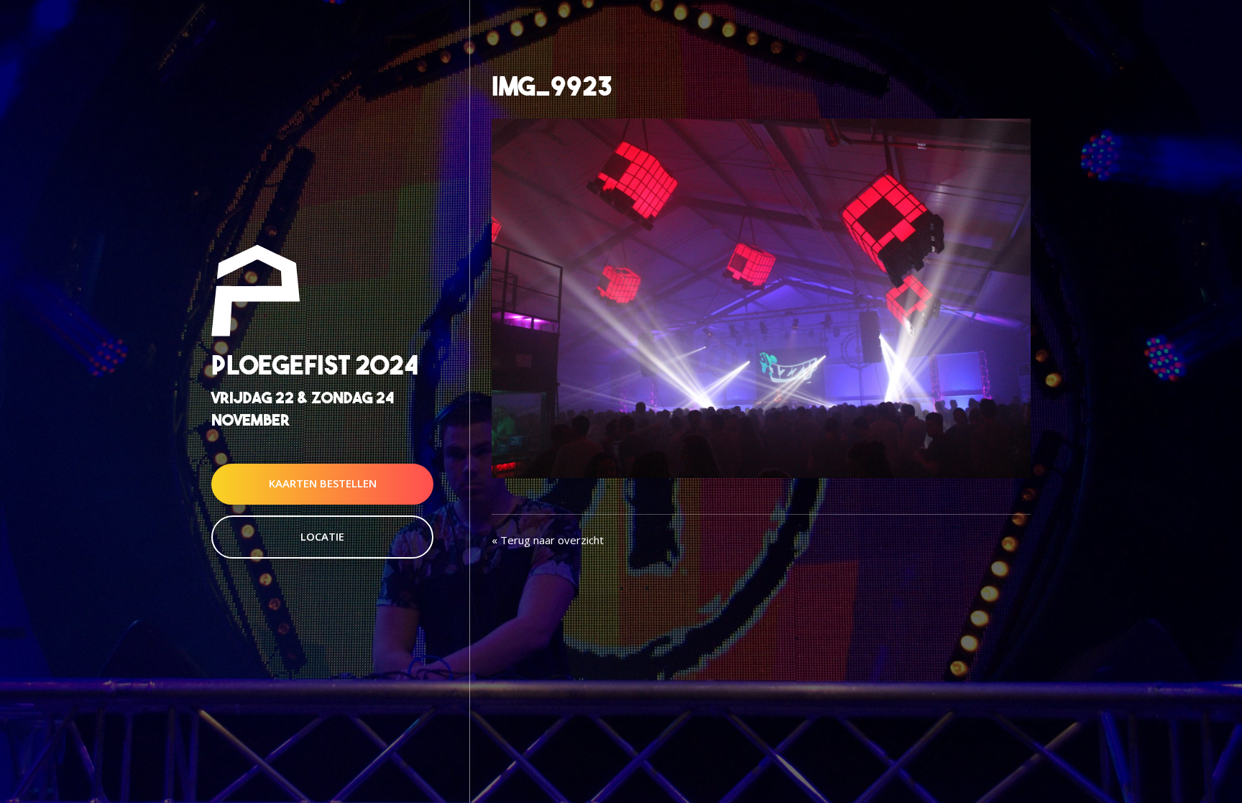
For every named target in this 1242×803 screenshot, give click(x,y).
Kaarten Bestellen (323, 484)
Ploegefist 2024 (314, 365)
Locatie (322, 536)
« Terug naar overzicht (548, 540)
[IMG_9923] (761, 297)
